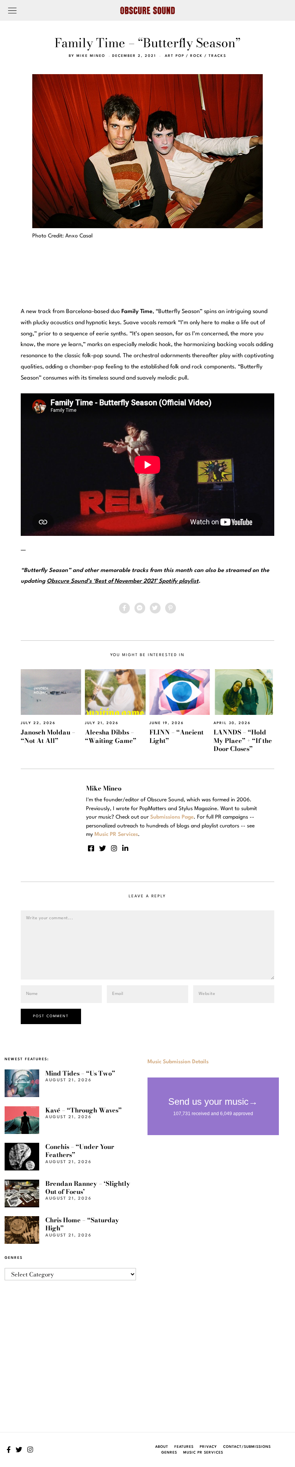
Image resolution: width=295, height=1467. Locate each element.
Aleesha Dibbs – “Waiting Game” (110, 736)
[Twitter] (155, 608)
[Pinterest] (170, 608)
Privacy (208, 1447)
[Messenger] (139, 608)
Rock (196, 56)
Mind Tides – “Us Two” (80, 1073)
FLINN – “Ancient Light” (176, 736)
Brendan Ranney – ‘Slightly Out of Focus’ (87, 1188)
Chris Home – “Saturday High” (82, 1224)
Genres (169, 1452)
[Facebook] (124, 608)
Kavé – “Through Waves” (83, 1110)
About (161, 1447)
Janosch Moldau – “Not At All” (48, 736)
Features (184, 1447)
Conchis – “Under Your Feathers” (79, 1151)
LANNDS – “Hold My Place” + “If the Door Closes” (243, 740)
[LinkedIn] (125, 848)
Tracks (217, 56)
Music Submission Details (178, 1061)
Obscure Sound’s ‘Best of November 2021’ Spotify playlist (123, 581)
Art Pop (174, 56)
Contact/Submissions (247, 1447)
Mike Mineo (90, 56)
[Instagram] (114, 848)
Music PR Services (203, 1452)
